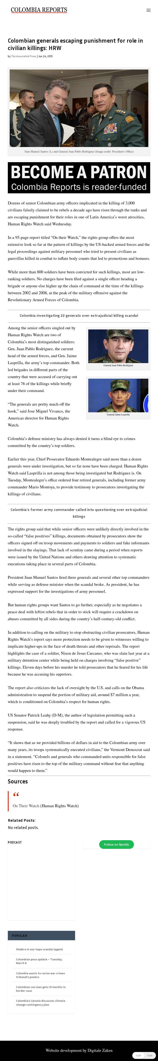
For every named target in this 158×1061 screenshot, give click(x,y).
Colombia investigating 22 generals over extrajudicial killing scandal (79, 315)
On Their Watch (26, 805)
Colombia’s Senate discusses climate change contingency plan (40, 1002)
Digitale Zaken (100, 1050)
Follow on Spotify (116, 844)
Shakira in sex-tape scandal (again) (39, 949)
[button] (144, 1055)
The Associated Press (23, 56)
